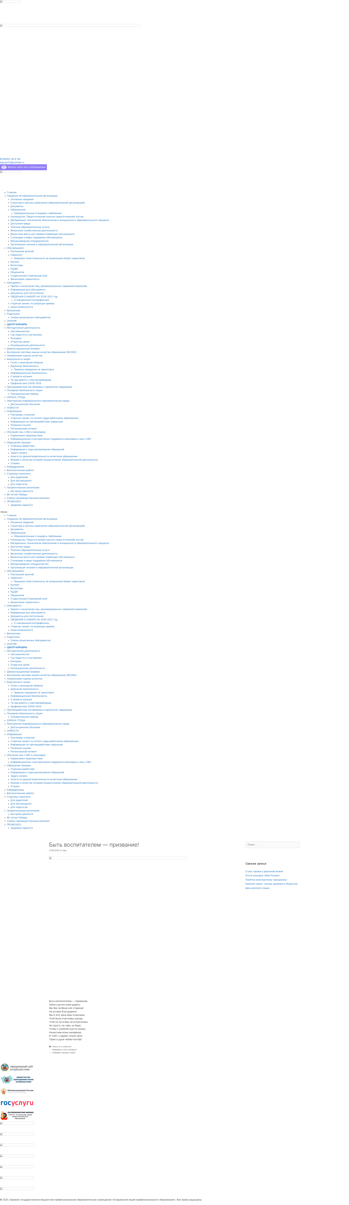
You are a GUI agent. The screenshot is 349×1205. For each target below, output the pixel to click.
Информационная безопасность (28, 373)
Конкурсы (15, 338)
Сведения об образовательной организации (32, 195)
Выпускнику (13, 310)
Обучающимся (15, 248)
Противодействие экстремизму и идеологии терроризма (39, 387)
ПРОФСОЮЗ (14, 501)
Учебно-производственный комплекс (28, 498)
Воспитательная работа (20, 470)
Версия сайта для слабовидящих (26, 167)
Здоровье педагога (21, 505)
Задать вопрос (18, 452)
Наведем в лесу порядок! (64, 1049)
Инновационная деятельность (27, 345)
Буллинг (15, 261)
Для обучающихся (20, 480)
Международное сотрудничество (29, 241)
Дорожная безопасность (24, 366)
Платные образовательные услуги (29, 227)
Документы (16, 206)
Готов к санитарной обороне (26, 362)
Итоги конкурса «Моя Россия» (262, 875)
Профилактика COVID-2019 (25, 383)
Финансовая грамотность (25, 279)
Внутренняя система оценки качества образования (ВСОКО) (41, 352)
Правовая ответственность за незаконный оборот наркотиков (49, 258)
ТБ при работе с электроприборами (30, 380)
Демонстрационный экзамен (23, 348)
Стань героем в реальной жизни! (264, 871)
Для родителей (19, 477)
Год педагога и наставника (26, 334)
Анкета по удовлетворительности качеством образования (43, 456)
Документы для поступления (27, 293)
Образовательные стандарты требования (38, 213)
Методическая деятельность (23, 327)
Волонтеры (16, 265)
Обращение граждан (19, 442)
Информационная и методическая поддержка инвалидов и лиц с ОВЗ (50, 439)
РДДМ (14, 268)
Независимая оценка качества (24, 355)
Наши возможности (21, 307)
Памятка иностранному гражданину (266, 879)
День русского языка (257, 888)
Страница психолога (19, 473)
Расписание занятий (22, 251)
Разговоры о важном (22, 414)
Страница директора (22, 445)
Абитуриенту (14, 282)
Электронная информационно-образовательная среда (38, 400)
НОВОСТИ (13, 407)
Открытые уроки (19, 341)
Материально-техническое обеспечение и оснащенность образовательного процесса (59, 220)
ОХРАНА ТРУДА (16, 397)
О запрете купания (21, 376)
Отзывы (14, 463)
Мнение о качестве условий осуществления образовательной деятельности (54, 459)
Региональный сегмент (23, 428)
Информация (14, 411)
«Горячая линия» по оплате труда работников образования (44, 418)
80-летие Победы (17, 494)
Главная (11, 192)
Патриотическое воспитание (23, 487)
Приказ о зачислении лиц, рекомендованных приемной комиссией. (49, 286)
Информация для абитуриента (27, 289)
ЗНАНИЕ (12, 320)
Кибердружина (15, 466)
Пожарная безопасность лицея (25, 390)
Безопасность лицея (18, 359)
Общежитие (17, 272)
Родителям (13, 313)
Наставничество (19, 331)
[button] (10, 159)
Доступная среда (20, 223)
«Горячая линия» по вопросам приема (32, 303)
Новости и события (61, 1046)
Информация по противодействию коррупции (36, 421)
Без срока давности (21, 491)
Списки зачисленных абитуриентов (30, 317)
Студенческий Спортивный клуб (28, 275)
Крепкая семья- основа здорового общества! (271, 883)
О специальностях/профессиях (31, 300)
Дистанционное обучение (25, 404)
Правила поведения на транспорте (34, 369)
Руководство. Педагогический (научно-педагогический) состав (47, 216)
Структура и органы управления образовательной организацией (47, 202)
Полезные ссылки (20, 425)
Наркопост (16, 255)
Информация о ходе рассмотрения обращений (37, 449)
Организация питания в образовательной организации (41, 244)
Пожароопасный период (24, 393)
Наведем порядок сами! (63, 1052)
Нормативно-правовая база (26, 435)
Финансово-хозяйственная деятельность (34, 230)
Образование (18, 209)
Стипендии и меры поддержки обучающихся (36, 237)
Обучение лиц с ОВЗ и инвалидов (26, 432)
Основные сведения (22, 199)
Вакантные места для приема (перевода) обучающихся (42, 234)
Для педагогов (19, 484)
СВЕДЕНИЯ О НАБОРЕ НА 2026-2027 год (34, 296)
